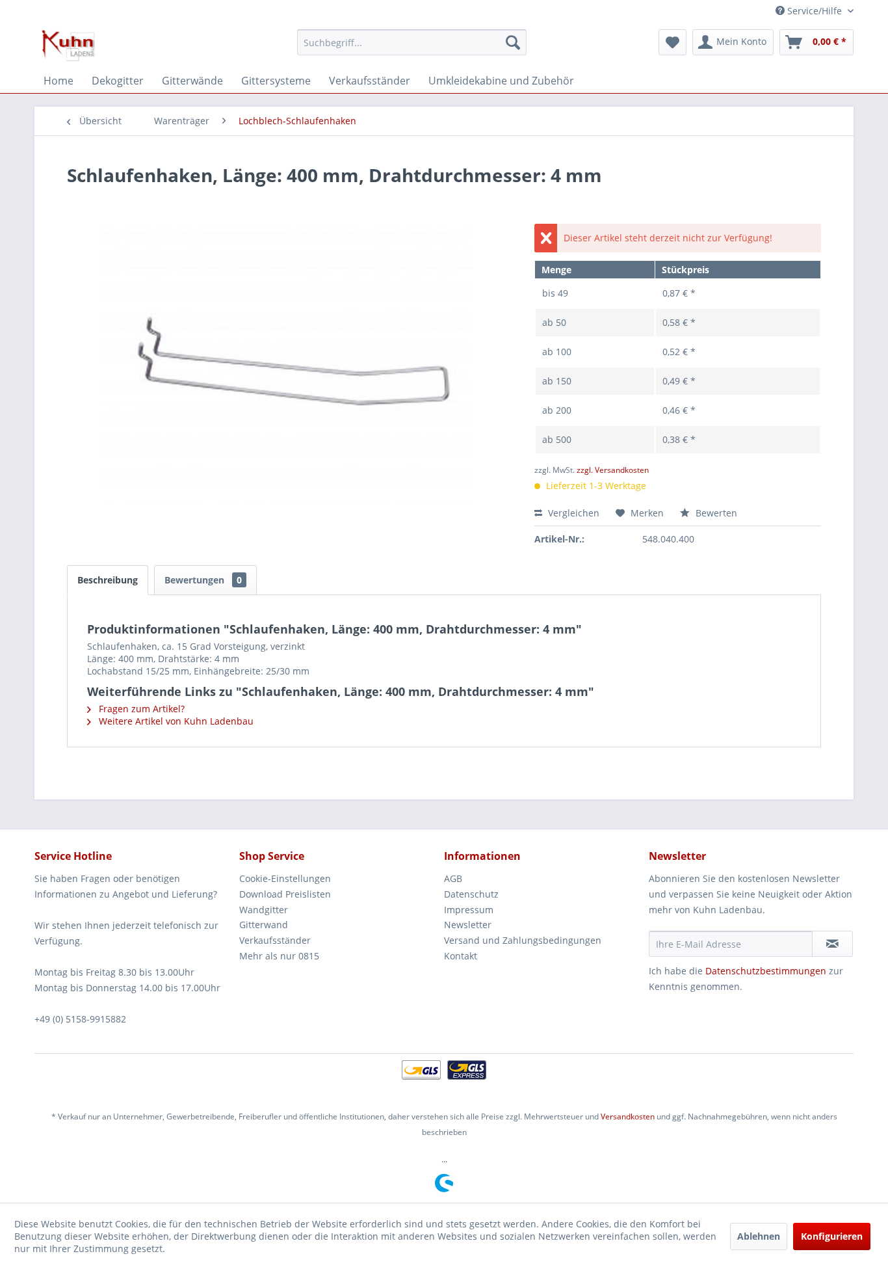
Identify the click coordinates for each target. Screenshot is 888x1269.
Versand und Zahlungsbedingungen (522, 940)
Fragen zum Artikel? (140, 708)
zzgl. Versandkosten (613, 469)
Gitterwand (263, 924)
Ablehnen (758, 1236)
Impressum (468, 909)
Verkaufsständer (275, 940)
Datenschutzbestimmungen (765, 971)
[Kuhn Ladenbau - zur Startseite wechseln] (68, 45)
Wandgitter (263, 909)
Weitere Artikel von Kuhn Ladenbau (175, 721)
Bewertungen (203, 580)
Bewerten (715, 513)
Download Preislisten (285, 894)
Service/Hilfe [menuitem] (814, 11)
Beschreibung (107, 580)
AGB (453, 878)
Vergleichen (572, 513)
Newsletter (467, 924)
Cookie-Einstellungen (285, 878)
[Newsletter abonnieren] (832, 944)
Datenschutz (471, 894)
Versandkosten (628, 1116)
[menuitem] (412, 42)
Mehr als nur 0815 (279, 956)
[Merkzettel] (672, 42)
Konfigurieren (832, 1236)
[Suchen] (513, 42)
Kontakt (460, 956)
